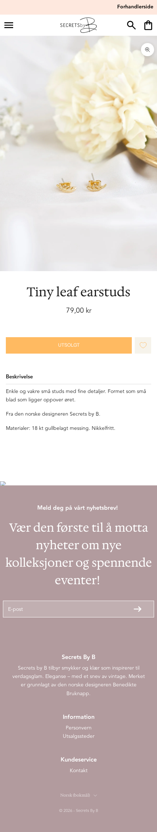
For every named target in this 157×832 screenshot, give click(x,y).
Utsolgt (69, 345)
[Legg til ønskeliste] (143, 345)
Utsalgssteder (79, 736)
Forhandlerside (135, 7)
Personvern (79, 728)
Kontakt (79, 770)
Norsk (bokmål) (75, 795)
